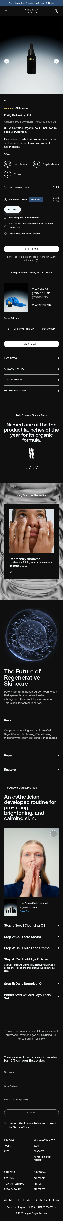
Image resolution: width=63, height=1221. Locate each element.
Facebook (39, 1178)
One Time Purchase (19, 187)
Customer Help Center (42, 1158)
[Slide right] (56, 61)
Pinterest (39, 1189)
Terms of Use (21, 1127)
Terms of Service (14, 1184)
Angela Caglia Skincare (35, 1213)
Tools (7, 1146)
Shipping (9, 1172)
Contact (39, 1151)
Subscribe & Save (25, 199)
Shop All (9, 1140)
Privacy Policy (32, 1123)
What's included (41, 305)
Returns (9, 1178)
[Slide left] (6, 61)
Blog (36, 1146)
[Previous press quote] (28, 466)
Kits (6, 1151)
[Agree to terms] (5, 1123)
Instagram (40, 1172)
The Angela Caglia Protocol (34, 903)
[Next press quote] (35, 466)
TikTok (37, 1184)
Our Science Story (44, 1140)
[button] (5, 11)
